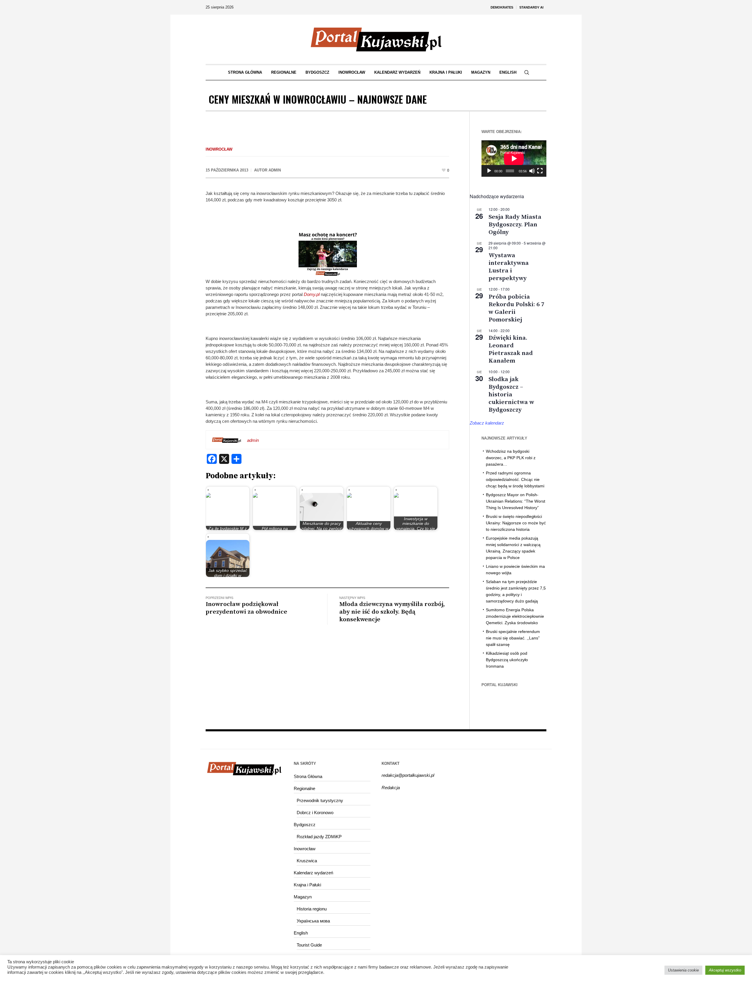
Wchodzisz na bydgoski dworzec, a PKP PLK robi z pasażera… (511, 458)
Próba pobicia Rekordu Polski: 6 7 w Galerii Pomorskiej (516, 308)
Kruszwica (307, 860)
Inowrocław (219, 149)
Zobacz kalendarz (487, 422)
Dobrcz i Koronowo (315, 812)
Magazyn (303, 896)
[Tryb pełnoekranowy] (540, 171)
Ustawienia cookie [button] (683, 970)
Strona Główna (308, 776)
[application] (513, 158)
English (301, 932)
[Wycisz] (532, 171)
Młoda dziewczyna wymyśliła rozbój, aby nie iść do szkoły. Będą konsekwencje (392, 611)
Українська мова (313, 920)
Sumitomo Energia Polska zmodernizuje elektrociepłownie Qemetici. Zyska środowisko (515, 616)
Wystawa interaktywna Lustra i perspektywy (509, 267)
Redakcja (391, 787)
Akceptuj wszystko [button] (725, 970)
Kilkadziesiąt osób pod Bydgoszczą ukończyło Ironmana (507, 660)
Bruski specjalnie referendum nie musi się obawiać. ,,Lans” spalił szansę (513, 638)
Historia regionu (312, 908)
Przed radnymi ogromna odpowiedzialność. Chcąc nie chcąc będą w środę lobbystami (515, 479)
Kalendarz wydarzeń (313, 872)
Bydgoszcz (304, 824)
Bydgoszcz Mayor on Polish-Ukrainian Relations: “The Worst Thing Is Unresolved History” (515, 501)
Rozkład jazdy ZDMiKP (319, 836)
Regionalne (304, 788)
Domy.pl (312, 294)
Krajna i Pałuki (307, 884)
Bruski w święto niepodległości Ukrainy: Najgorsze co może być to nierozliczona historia (516, 523)
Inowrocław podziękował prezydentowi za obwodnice (246, 608)
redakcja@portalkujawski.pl (408, 775)
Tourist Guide (309, 944)
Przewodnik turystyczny (320, 800)
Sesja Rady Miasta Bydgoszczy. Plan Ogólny (515, 224)
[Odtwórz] (489, 171)
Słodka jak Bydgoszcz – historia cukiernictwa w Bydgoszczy (511, 395)
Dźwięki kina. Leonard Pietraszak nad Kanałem (511, 349)
